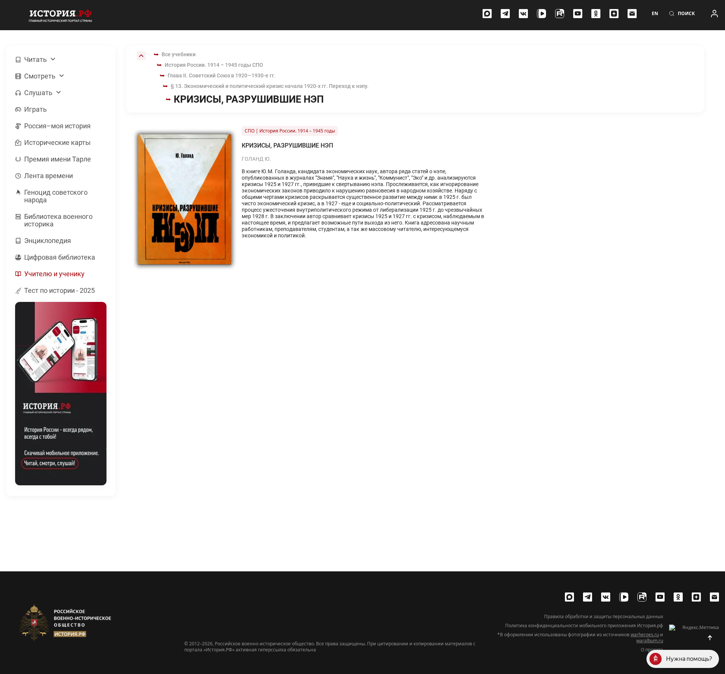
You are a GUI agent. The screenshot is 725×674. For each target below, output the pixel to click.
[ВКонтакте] (523, 13)
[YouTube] (577, 13)
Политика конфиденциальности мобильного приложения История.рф (584, 626)
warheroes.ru (645, 634)
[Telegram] (505, 13)
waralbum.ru (649, 640)
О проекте (652, 650)
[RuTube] (559, 13)
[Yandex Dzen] (614, 13)
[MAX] (487, 13)
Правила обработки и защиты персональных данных (603, 617)
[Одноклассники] (595, 13)
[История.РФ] (60, 15)
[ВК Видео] (541, 13)
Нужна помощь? (689, 658)
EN (655, 14)
